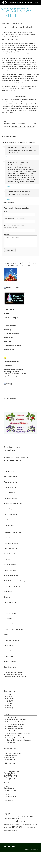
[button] (17, 2)
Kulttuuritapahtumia (9, 821)
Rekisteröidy (28, 2)
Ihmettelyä (24, 816)
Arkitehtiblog (8, 591)
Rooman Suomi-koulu (11, 575)
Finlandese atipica (10, 602)
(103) (10, 696)
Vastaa (8, 157)
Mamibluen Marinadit (10, 498)
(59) (10, 703)
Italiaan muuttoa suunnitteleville (17, 719)
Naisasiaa (12, 824)
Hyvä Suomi (19, 816)
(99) (10, 694)
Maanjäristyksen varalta (14, 726)
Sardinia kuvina (9, 656)
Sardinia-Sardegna (10, 661)
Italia (28, 816)
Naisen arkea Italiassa (14, 735)
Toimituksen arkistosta (18, 27)
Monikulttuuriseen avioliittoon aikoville (19, 733)
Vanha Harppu (8, 509)
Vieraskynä (10, 830)
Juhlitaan (7, 818)
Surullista (28, 824)
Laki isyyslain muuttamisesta (16, 724)
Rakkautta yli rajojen (10, 482)
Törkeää (24, 827)
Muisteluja (6, 824)
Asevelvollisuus (12, 717)
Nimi (6, 211)
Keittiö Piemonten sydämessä (13, 629)
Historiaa (6, 816)
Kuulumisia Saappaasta (11, 640)
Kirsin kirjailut (26, 818)
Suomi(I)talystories (10, 667)
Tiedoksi (17, 826)
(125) (10, 699)
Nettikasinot (13, 2)
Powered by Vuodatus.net (31, 849)
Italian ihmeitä (8, 618)
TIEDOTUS (34, 824)
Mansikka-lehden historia (15, 728)
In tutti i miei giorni (10, 613)
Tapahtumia (7, 827)
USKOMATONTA (31, 827)
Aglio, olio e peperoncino (12, 586)
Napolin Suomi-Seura (10, 554)
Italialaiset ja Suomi (18, 126)
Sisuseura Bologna (10, 565)
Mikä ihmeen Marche (10, 476)
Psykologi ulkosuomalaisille (15, 738)
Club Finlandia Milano (11, 543)
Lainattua (30, 126)
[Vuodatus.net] (9, 846)
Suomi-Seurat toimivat (20, 824)
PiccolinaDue (8, 651)
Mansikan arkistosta (30, 821)
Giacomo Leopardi (10, 487)
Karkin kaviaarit (14, 818)
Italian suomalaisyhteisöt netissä (17, 722)
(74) (10, 701)
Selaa (21, 2)
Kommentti (7, 234)
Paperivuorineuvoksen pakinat (13, 503)
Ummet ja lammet (9, 471)
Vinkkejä (15, 830)
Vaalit (5, 830)
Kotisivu (14, 226)
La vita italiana (8, 645)
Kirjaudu (36, 2)
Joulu (31, 816)
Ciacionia (7, 597)
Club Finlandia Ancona (11, 538)
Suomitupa (7, 559)
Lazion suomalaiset (10, 570)
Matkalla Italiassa (12, 731)
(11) (10, 708)
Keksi (6, 635)
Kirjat (21, 818)
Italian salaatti (8, 624)
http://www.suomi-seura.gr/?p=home (15, 676)
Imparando (7, 608)
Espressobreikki (9, 525)
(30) (10, 705)
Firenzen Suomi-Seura (11, 548)
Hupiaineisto (12, 816)
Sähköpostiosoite (15, 218)
